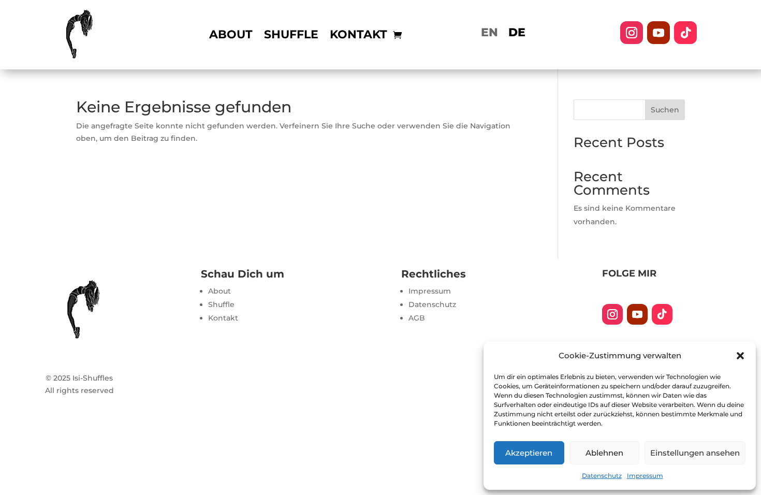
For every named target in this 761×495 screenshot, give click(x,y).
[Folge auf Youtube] (658, 32)
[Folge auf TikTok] (685, 32)
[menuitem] (489, 32)
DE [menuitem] (516, 32)
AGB (416, 318)
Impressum (645, 475)
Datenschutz (602, 475)
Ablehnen (604, 453)
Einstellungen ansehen (695, 453)
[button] (740, 356)
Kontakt (358, 36)
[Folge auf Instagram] (631, 32)
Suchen (665, 109)
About (231, 36)
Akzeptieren (528, 453)
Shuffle (291, 36)
